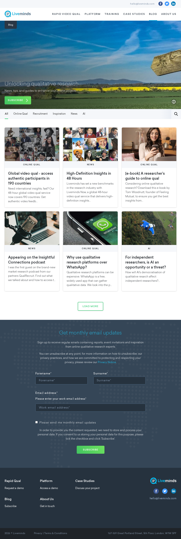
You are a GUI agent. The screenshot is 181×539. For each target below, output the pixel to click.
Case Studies (134, 14)
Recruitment (40, 114)
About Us (169, 14)
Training (112, 14)
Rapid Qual (13, 481)
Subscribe (15, 100)
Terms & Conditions (55, 533)
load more (90, 306)
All (6, 114)
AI (84, 114)
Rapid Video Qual (66, 14)
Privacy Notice (107, 362)
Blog (153, 14)
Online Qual (20, 114)
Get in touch (47, 506)
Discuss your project (87, 488)
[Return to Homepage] (161, 481)
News (74, 114)
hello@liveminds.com (142, 4)
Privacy (38, 533)
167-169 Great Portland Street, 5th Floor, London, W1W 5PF (142, 533)
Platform (93, 14)
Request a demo (14, 488)
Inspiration (59, 114)
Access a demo (49, 488)
